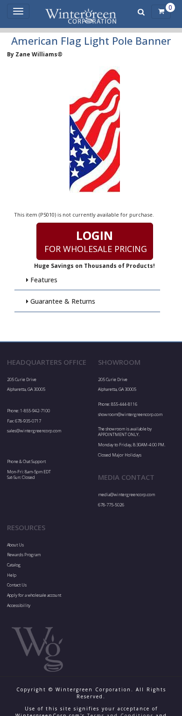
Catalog (14, 565)
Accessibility (18, 605)
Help (11, 575)
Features (42, 279)
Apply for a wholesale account (34, 595)
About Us (15, 545)
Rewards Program (24, 555)
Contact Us (17, 585)
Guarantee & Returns (61, 301)
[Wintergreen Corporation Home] (81, 11)
